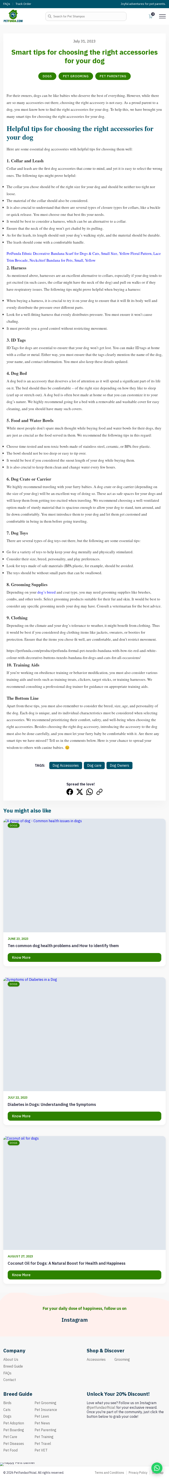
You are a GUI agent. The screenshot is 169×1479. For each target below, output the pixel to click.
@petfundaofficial (101, 1407)
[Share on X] (79, 792)
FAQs (6, 4)
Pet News (42, 1423)
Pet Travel (43, 1443)
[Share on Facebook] (69, 792)
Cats (7, 1409)
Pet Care (10, 1437)
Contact (9, 1379)
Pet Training (44, 1437)
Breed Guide (13, 1366)
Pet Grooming (76, 76)
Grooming (122, 1359)
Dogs (47, 76)
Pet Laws (42, 1416)
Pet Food (10, 1450)
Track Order (23, 4)
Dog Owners (119, 765)
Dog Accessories (66, 765)
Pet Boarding (13, 1430)
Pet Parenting (113, 76)
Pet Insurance (46, 1409)
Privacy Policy (138, 1473)
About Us (10, 1359)
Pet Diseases (13, 1443)
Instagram (75, 1319)
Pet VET (41, 1450)
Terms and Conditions (109, 1473)
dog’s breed (46, 592)
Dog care (94, 765)
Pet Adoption (13, 1423)
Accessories (96, 1359)
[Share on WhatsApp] (89, 792)
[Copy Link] (99, 792)
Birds (7, 1403)
